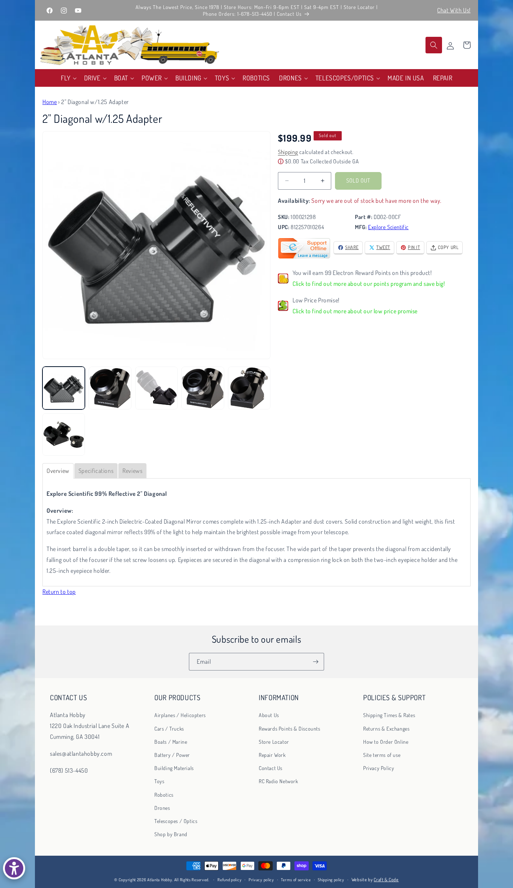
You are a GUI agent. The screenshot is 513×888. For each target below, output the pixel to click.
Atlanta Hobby (159, 879)
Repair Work (272, 755)
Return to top (59, 591)
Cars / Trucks (169, 728)
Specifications (95, 470)
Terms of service (296, 879)
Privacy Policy (378, 768)
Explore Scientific (388, 227)
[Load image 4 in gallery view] (202, 388)
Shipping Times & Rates (389, 715)
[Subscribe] (315, 662)
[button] (68, 78)
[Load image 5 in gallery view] (249, 388)
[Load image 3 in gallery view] (156, 388)
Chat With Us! (454, 10)
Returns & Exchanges (386, 728)
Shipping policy (331, 879)
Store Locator (274, 741)
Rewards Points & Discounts (289, 728)
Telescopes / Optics (175, 821)
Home (49, 102)
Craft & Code (386, 879)
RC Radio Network (278, 781)
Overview (58, 470)
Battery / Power (172, 755)
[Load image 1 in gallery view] (63, 388)
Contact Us (270, 768)
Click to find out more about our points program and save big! (369, 283)
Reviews (132, 470)
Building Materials (174, 768)
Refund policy (229, 879)
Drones (162, 807)
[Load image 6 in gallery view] (63, 434)
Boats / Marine (170, 741)
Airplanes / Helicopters (180, 715)
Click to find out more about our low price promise (355, 311)
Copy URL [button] (448, 247)
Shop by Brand (170, 834)
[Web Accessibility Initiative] (14, 868)
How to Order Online (385, 741)
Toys (159, 781)
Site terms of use (381, 755)
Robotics (164, 794)
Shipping (288, 152)
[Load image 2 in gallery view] (110, 388)
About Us (269, 715)
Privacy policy (261, 879)
